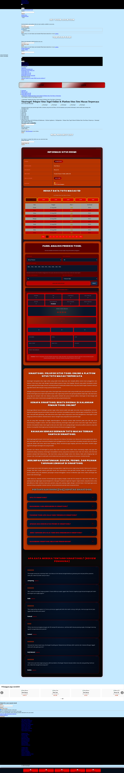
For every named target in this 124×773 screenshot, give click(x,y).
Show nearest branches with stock (9, 709)
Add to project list (25, 129)
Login (46, 771)
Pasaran (29, 256)
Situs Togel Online (25, 719)
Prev (43, 236)
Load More (2, 716)
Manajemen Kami (25, 738)
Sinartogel (23, 67)
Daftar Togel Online (25, 726)
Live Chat (93, 771)
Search (22, 11)
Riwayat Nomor (31, 263)
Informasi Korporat (25, 744)
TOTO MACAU (25, 71)
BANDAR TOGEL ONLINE (28, 75)
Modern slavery (24, 750)
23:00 (93, 199)
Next (81, 236)
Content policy (24, 747)
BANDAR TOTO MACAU (28, 70)
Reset (94, 283)
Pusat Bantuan (24, 742)
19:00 (68, 199)
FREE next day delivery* (39, 78)
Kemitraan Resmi (25, 741)
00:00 (31, 199)
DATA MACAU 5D (26, 74)
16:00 (56, 199)
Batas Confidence (32, 275)
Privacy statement (25, 751)
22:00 (80, 199)
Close (23, 79)
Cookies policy (24, 748)
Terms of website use (26, 755)
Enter (23, 125)
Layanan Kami (24, 737)
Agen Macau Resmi (25, 723)
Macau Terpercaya (25, 729)
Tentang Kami (24, 733)
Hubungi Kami (24, 743)
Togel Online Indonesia (26, 728)
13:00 (43, 199)
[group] (0, 709)
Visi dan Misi (24, 735)
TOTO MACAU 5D (26, 73)
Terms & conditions (25, 752)
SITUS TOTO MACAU (27, 69)
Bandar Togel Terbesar (26, 721)
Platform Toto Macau (26, 725)
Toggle (23, 8)
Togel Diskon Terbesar (26, 730)
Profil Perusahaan (25, 734)
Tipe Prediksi (66, 256)
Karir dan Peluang (25, 739)
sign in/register (29, 131)
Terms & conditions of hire (27, 753)
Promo (31, 771)
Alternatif (78, 771)
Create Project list (25, 143)
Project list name (25, 140)
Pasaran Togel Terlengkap (27, 724)
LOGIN (83, 85)
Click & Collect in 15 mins (27, 78)
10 (76, 236)
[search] (27, 12)
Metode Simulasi (68, 275)
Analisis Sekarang (58, 283)
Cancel (23, 144)
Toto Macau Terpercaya (26, 720)
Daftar (62, 771)
